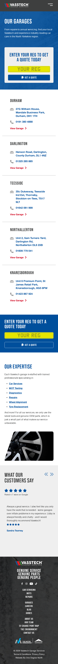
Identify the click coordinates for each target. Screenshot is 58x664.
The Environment (29, 629)
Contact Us (29, 632)
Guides (29, 613)
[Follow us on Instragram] (26, 584)
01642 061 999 (24, 207)
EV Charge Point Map (29, 625)
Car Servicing (29, 589)
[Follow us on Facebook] (22, 584)
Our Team (29, 622)
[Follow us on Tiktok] (36, 584)
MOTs (29, 593)
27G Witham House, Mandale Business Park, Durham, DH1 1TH (30, 112)
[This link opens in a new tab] (29, 640)
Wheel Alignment (18, 402)
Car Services (15, 383)
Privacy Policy (38, 654)
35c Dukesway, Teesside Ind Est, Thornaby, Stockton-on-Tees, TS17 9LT (30, 196)
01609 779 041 (24, 250)
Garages (29, 602)
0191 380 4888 (24, 121)
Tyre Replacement (18, 406)
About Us (29, 618)
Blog (29, 609)
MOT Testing (16, 388)
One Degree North (34, 658)
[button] (46, 474)
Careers (29, 606)
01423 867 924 (24, 293)
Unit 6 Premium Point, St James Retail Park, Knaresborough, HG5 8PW (31, 284)
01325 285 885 (24, 161)
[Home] (17, 5)
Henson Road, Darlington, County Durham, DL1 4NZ (31, 153)
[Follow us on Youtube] (31, 584)
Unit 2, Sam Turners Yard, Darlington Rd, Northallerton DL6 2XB (31, 241)
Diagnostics (15, 392)
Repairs (13, 397)
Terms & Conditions (22, 654)
